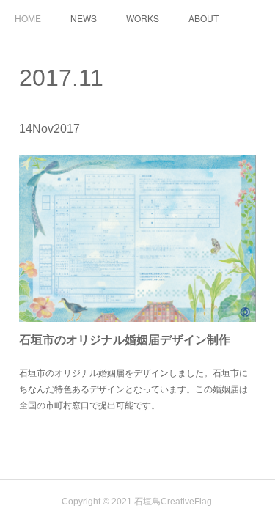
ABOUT (203, 18)
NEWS (83, 18)
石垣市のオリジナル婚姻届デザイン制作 (124, 339)
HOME (28, 18)
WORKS (142, 18)
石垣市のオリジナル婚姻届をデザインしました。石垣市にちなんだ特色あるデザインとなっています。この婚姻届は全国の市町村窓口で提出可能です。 (133, 388)
